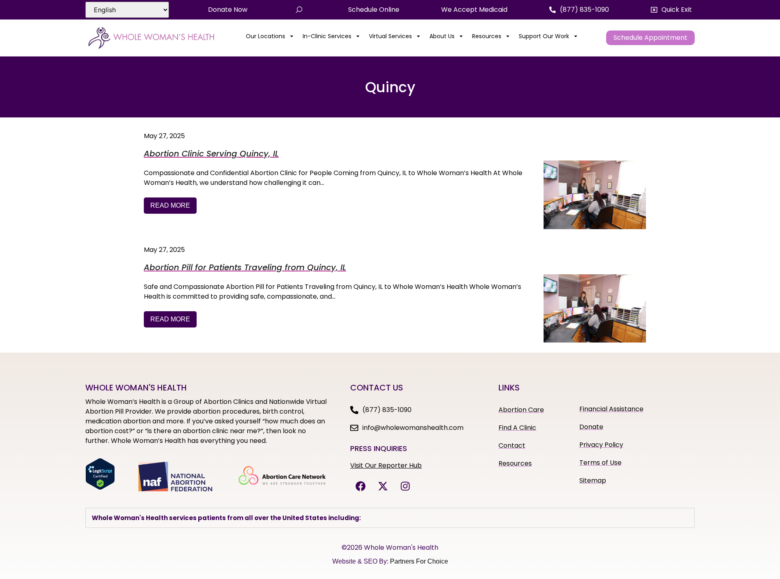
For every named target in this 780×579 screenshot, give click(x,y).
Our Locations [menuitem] (265, 36)
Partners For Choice (419, 561)
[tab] (390, 517)
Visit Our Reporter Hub (386, 465)
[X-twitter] (383, 486)
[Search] (299, 10)
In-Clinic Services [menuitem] (327, 36)
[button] (671, 10)
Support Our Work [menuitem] (544, 36)
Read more (170, 205)
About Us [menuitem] (442, 36)
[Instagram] (405, 486)
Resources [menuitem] (486, 36)
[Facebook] (360, 486)
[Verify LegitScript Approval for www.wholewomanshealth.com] (100, 488)
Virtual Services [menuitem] (390, 36)
